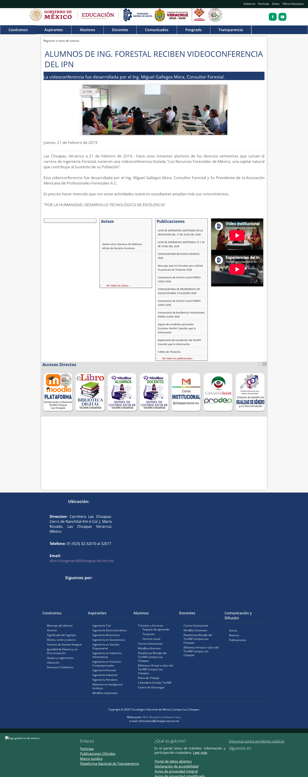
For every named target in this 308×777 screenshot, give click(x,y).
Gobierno (249, 4)
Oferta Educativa (293, 4)
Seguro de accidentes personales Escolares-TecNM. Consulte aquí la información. (177, 328)
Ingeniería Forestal (104, 670)
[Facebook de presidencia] (230, 756)
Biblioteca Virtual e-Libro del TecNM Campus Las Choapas (155, 669)
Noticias (234, 635)
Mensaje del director (60, 625)
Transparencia (230, 29)
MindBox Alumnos (149, 648)
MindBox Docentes (195, 630)
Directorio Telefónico (60, 667)
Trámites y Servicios (150, 625)
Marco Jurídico (91, 758)
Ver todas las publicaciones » (178, 358)
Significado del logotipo (61, 635)
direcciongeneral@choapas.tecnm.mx (82, 560)
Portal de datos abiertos (173, 761)
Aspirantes (53, 29)
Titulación (149, 634)
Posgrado (193, 29)
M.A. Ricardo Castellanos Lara (161, 717)
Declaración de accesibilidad (176, 766)
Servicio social (151, 639)
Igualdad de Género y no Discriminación (62, 651)
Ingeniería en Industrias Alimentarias (107, 655)
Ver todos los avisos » (118, 285)
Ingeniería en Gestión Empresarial (105, 646)
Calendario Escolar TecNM (154, 683)
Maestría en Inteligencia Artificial (107, 686)
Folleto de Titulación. (169, 352)
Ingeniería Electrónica (106, 635)
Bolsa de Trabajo (148, 678)
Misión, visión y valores (61, 640)
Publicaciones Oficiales (97, 753)
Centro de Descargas (151, 687)
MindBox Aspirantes (105, 693)
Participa (263, 4)
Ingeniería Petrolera (104, 680)
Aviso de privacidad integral (176, 771)
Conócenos (18, 29)
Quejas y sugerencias (60, 658)
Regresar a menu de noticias (61, 41)
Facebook (47, 585)
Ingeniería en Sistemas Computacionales (106, 663)
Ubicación (53, 662)
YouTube (54, 585)
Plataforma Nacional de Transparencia (109, 763)
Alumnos (87, 29)
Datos (276, 4)
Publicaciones (237, 640)
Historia (52, 630)
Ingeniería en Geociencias (108, 640)
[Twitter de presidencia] (237, 756)
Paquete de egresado (156, 629)
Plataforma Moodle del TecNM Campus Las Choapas (152, 657)
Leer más (200, 752)
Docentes (120, 29)
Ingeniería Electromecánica (109, 630)
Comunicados (156, 29)
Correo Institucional (150, 644)
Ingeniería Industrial (104, 675)
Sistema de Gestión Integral (64, 644)
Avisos (233, 630)
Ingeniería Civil (101, 625)
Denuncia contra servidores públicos (256, 741)
